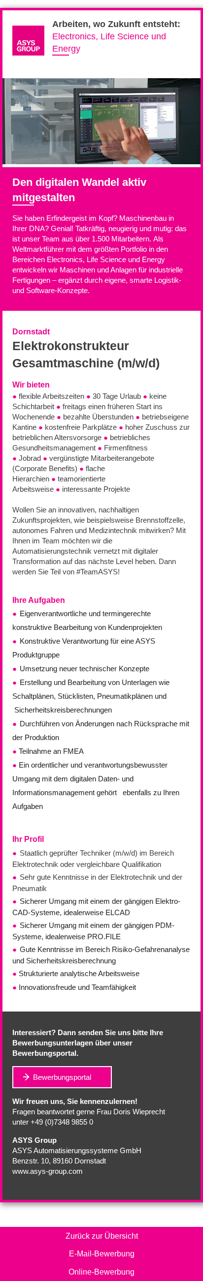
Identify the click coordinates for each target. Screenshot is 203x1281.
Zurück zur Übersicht (102, 1236)
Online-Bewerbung (101, 1272)
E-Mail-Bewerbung (102, 1254)
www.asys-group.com (47, 1171)
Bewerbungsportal (62, 1077)
